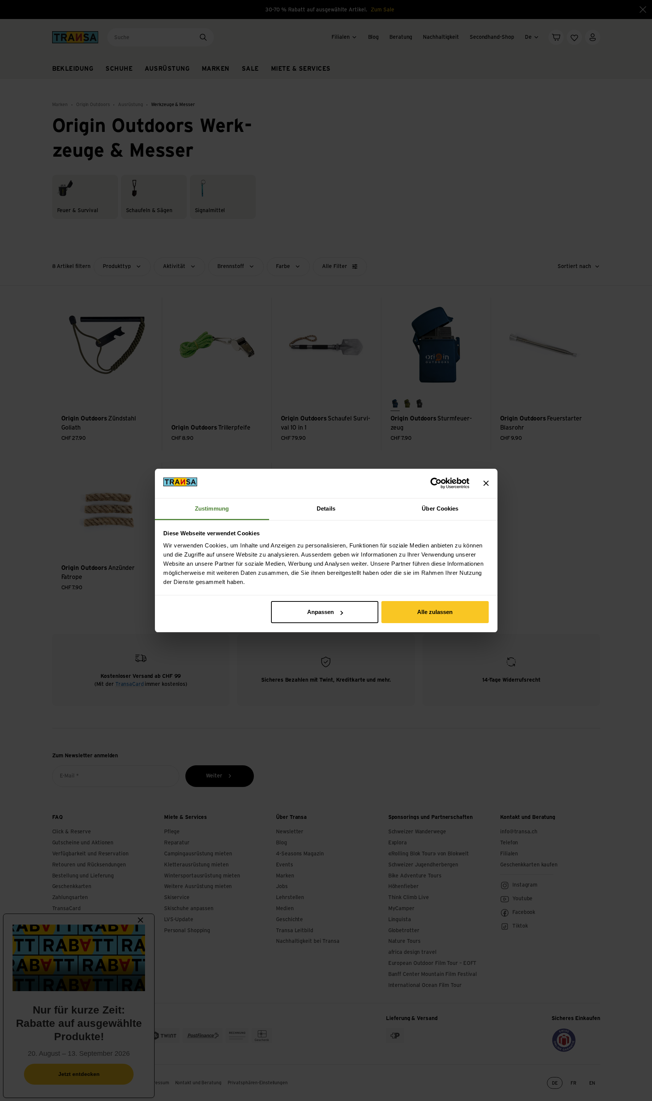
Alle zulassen (435, 612)
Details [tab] (326, 508)
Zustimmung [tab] (212, 508)
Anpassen (320, 612)
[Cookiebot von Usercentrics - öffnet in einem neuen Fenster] (436, 483)
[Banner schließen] (486, 483)
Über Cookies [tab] (440, 508)
